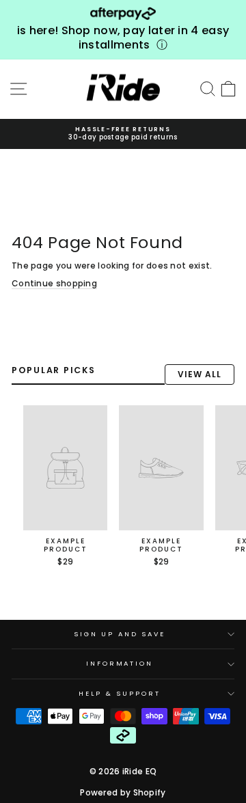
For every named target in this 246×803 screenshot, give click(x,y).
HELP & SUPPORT (119, 693)
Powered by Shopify (122, 792)
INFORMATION (119, 663)
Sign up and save (119, 633)
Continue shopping (54, 283)
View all (199, 374)
